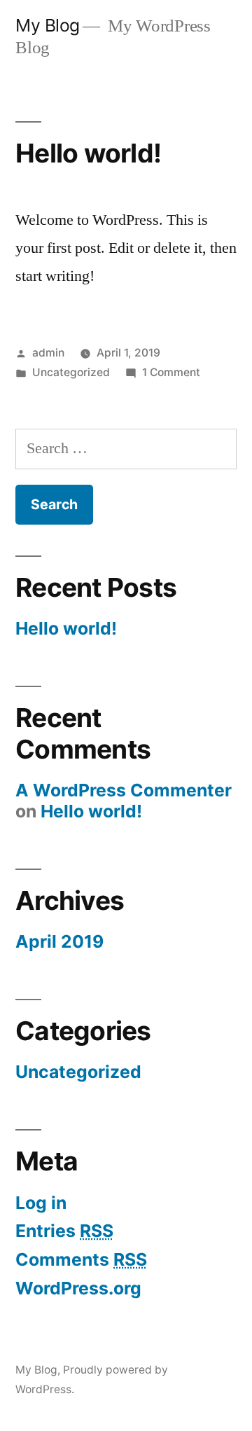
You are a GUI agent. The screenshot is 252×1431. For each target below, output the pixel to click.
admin (48, 352)
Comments (81, 1259)
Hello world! (88, 153)
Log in (40, 1202)
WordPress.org (78, 1288)
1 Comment (171, 372)
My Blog (47, 25)
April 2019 (59, 941)
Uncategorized (71, 372)
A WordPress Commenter (123, 790)
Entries (64, 1230)
